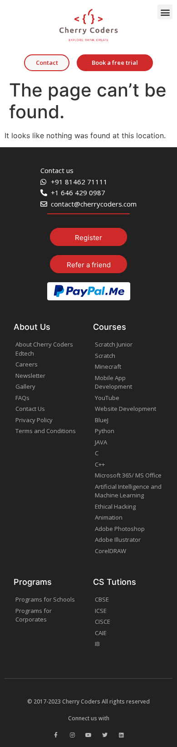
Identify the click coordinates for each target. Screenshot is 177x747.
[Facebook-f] (56, 735)
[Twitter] (105, 735)
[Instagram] (72, 735)
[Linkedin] (121, 735)
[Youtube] (88, 735)
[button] (164, 12)
